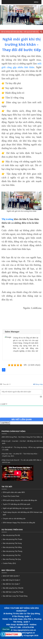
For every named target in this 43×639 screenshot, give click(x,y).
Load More (5, 423)
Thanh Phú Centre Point (11, 496)
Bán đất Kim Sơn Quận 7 (11, 584)
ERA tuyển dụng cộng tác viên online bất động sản (20, 500)
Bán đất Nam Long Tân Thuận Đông (15, 596)
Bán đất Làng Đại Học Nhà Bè (13, 588)
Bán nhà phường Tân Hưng (12, 543)
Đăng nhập (39, 384)
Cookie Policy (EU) (9, 563)
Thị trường (7, 219)
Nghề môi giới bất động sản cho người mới (17, 508)
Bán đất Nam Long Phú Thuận (13, 592)
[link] (21, 201)
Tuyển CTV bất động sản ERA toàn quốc (16, 504)
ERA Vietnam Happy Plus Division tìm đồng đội (19, 522)
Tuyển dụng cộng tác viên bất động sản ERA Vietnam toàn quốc (22, 513)
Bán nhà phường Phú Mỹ (11, 535)
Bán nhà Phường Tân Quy (12, 559)
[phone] (2, 635)
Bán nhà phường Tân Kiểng (12, 547)
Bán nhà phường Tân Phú (11, 555)
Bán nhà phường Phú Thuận (12, 539)
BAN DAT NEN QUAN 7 (11, 576)
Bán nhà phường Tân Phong (12, 551)
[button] (36, 2)
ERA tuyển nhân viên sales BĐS (14, 492)
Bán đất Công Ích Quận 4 (11, 580)
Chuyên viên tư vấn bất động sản (14, 518)
